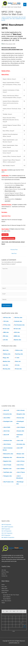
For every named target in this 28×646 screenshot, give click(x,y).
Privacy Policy (5, 572)
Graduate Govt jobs (20, 18)
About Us (4, 574)
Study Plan (4, 592)
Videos (3, 602)
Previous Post (14, 249)
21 (21, 623)
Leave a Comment (6, 17)
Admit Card (4, 588)
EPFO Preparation (6, 535)
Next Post (14, 253)
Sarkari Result (5, 590)
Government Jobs (16, 17)
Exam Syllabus (6, 596)
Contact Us (4, 576)
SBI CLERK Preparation (7, 526)
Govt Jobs (12, 18)
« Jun (13, 631)
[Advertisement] (14, 388)
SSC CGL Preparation (7, 533)
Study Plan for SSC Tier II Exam (11, 594)
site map (4, 570)
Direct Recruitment (6, 600)
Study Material (6, 598)
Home (3, 584)
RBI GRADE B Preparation (8, 537)
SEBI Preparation (6, 528)
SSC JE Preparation (6, 531)
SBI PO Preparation (6, 524)
